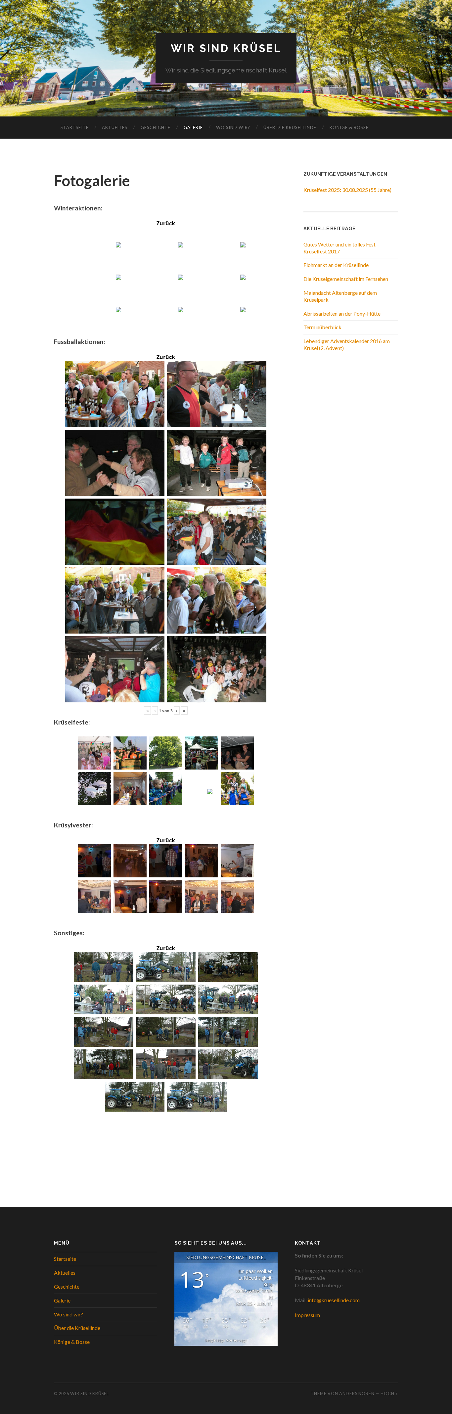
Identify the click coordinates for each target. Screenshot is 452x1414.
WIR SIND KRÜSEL (226, 48)
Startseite (75, 127)
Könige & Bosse (349, 127)
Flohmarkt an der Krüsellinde (336, 265)
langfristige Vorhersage (226, 1340)
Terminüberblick (322, 327)
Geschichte (155, 127)
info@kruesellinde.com (334, 1300)
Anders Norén (357, 1393)
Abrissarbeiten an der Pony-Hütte (342, 313)
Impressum (307, 1315)
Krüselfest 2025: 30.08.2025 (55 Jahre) (347, 190)
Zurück (166, 223)
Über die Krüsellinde (289, 127)
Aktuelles (114, 127)
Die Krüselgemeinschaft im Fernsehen (345, 279)
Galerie (193, 127)
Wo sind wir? (233, 127)
